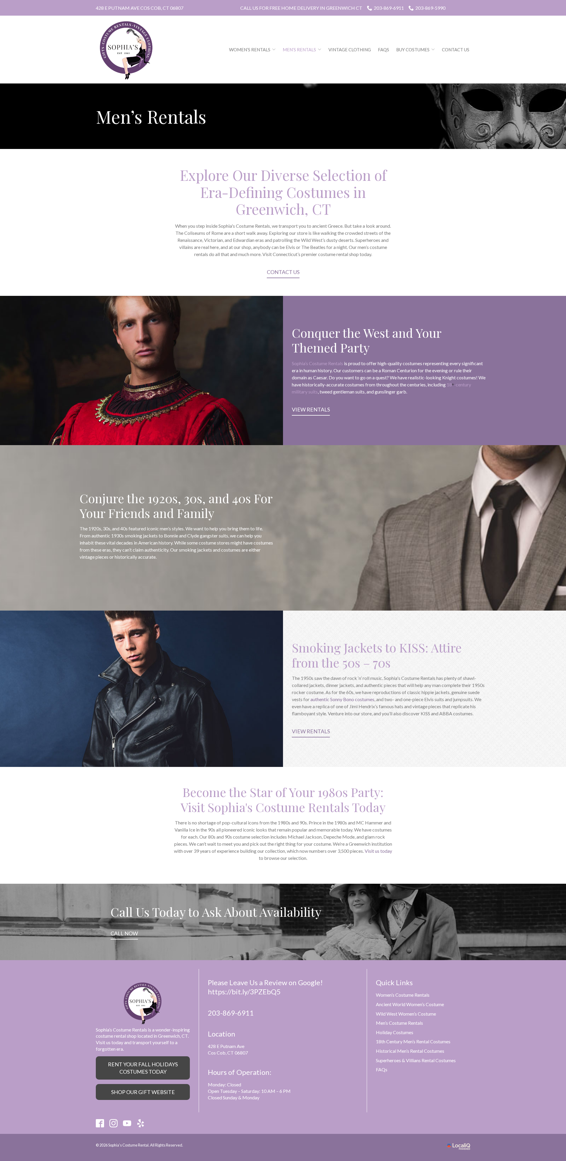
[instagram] (113, 1123)
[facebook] (100, 1123)
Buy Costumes (413, 49)
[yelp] (140, 1123)
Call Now (124, 933)
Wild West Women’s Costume (406, 1013)
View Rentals (311, 409)
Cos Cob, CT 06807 (228, 1052)
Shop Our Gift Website (143, 1092)
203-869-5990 (430, 8)
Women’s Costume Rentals (403, 995)
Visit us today (378, 851)
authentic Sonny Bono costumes (342, 699)
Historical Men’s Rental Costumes (410, 1051)
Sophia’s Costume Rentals (317, 363)
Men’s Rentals (299, 49)
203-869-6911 (389, 8)
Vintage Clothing (349, 49)
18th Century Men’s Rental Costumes (413, 1041)
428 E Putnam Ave (226, 1046)
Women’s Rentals (249, 49)
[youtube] (127, 1123)
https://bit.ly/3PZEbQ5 (244, 991)
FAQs (383, 49)
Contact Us (455, 49)
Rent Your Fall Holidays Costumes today (143, 1068)
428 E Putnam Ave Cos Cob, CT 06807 (139, 8)
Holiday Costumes (394, 1032)
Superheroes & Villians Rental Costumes (416, 1060)
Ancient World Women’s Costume (410, 1004)
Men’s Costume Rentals (399, 1023)
